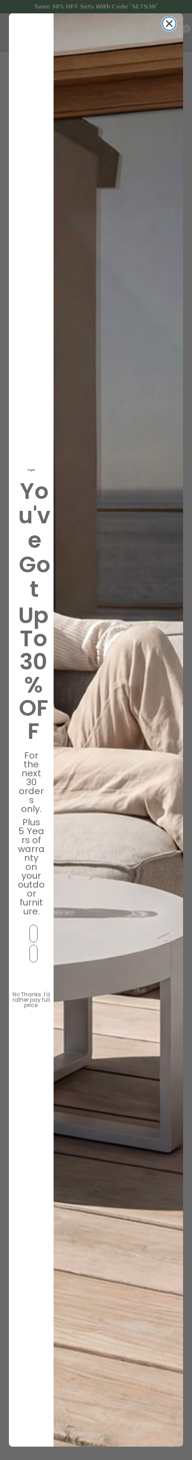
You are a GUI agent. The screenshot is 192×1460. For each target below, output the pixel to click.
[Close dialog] (169, 23)
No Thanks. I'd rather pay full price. (31, 996)
